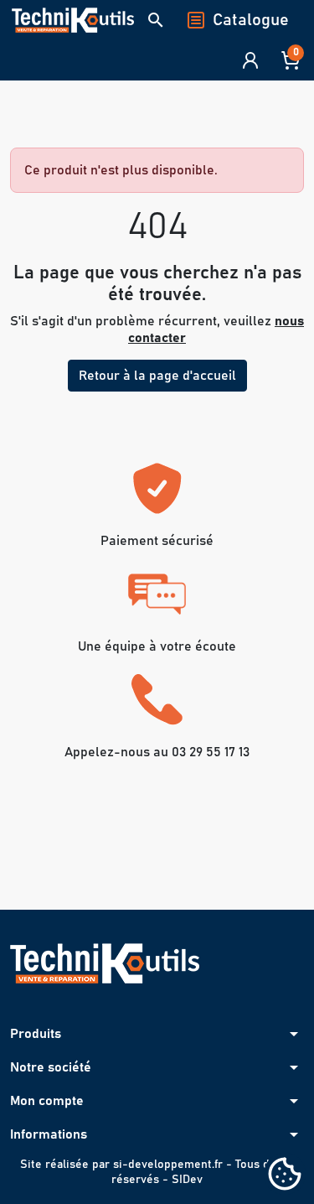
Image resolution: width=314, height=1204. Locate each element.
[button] (155, 20)
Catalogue (251, 20)
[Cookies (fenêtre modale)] (284, 1175)
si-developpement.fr (168, 1164)
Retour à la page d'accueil (157, 375)
